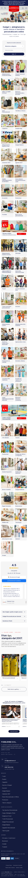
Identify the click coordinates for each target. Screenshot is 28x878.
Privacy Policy (9, 865)
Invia (13, 54)
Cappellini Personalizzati (8, 827)
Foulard (4, 779)
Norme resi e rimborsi (10, 867)
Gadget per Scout (6, 816)
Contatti (4, 844)
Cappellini (4, 782)
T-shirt (4, 776)
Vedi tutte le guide (14, 731)
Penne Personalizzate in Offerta (10, 797)
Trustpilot (4, 847)
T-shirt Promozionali (7, 819)
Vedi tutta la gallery (13, 689)
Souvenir (4, 788)
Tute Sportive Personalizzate (9, 810)
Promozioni (5, 799)
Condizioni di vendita (17, 865)
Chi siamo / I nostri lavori (8, 838)
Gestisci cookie (19, 867)
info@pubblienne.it (10, 760)
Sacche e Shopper (7, 785)
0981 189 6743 (9, 767)
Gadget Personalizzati (8, 822)
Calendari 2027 (6, 794)
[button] (2, 8)
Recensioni (5, 841)
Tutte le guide (5, 830)
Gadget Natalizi (6, 791)
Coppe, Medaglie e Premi (8, 813)
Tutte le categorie (6, 802)
